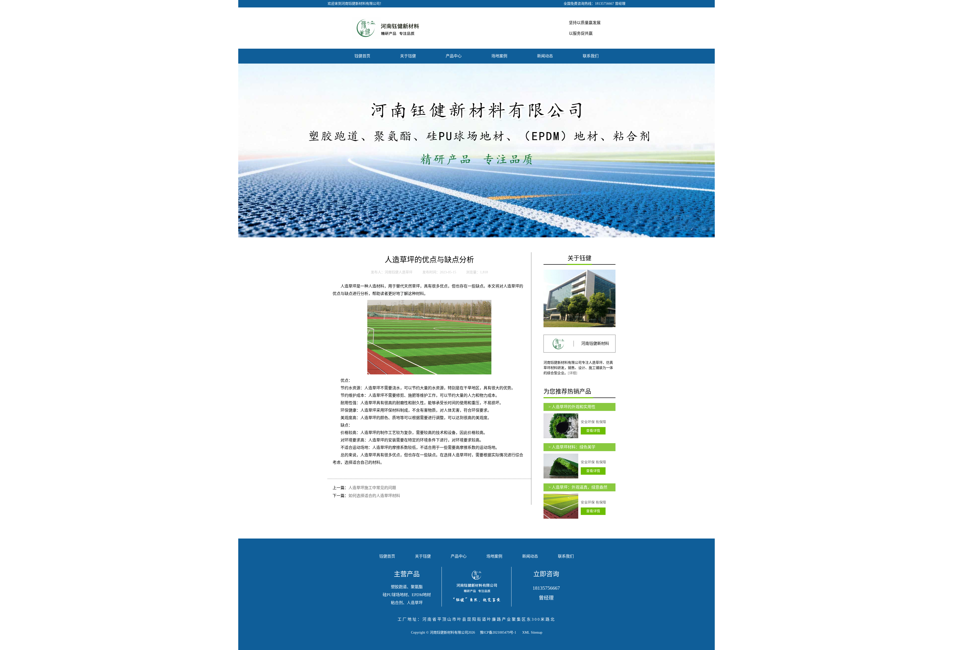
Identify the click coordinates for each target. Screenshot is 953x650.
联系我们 (591, 56)
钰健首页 (362, 56)
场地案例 (499, 56)
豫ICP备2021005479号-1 (498, 632)
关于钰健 (408, 56)
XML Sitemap (532, 632)
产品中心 (454, 56)
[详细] (572, 373)
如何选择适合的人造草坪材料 (374, 496)
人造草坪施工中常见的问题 (372, 488)
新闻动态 (545, 56)
